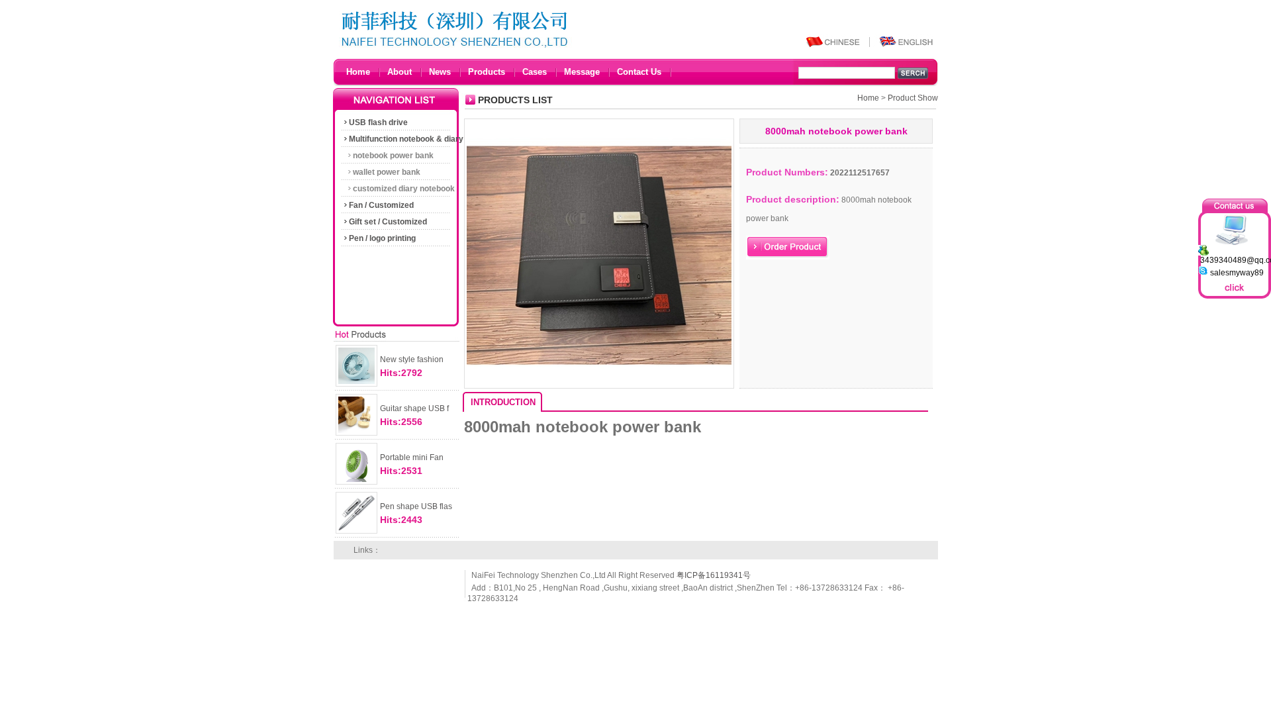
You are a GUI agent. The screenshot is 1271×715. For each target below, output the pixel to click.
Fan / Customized (381, 205)
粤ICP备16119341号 (714, 575)
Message (582, 72)
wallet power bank (386, 172)
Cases (534, 72)
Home (358, 72)
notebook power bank (393, 155)
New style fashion (412, 359)
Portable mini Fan (412, 457)
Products (486, 72)
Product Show (913, 98)
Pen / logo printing (382, 238)
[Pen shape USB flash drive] (356, 533)
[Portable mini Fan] (356, 484)
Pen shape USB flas (416, 506)
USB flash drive (378, 122)
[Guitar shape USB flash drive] (356, 435)
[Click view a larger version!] (599, 388)
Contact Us (639, 72)
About (399, 72)
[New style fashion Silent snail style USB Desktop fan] (356, 386)
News (440, 72)
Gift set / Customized (388, 221)
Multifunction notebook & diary (406, 139)
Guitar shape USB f (414, 408)
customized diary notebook (404, 188)
